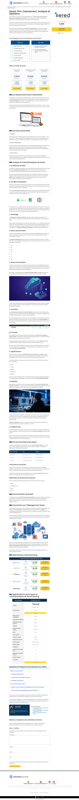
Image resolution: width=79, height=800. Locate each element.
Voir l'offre (35, 662)
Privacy (37, 797)
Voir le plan (17, 88)
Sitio (10, 757)
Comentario (11, 734)
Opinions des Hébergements (56, 3)
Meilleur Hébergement (43, 3)
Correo (11, 752)
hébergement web (13, 702)
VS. (65, 3)
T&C (43, 797)
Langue (69, 3)
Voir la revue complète (35, 607)
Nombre (11, 747)
